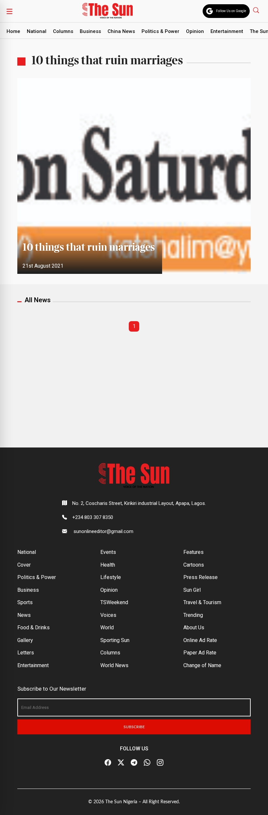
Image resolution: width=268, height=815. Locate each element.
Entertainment (226, 31)
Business (90, 31)
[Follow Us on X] (121, 763)
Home (13, 31)
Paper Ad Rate (199, 653)
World (107, 627)
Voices (108, 615)
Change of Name (202, 665)
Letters (25, 653)
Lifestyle (110, 577)
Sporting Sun (114, 640)
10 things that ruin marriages (90, 248)
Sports (25, 602)
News (24, 615)
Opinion (195, 31)
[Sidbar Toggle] (9, 11)
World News (114, 665)
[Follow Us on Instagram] (160, 763)
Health (107, 565)
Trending (193, 615)
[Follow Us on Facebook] (108, 763)
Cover (24, 565)
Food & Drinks (33, 627)
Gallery (25, 640)
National (36, 31)
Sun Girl (192, 590)
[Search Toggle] (256, 10)
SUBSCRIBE (134, 727)
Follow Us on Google (231, 11)
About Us (193, 627)
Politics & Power (160, 31)
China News (121, 31)
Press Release (200, 577)
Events (108, 552)
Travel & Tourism (202, 602)
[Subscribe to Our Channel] (134, 763)
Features (193, 552)
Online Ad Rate (200, 640)
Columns (63, 31)
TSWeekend (114, 602)
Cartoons (193, 565)
